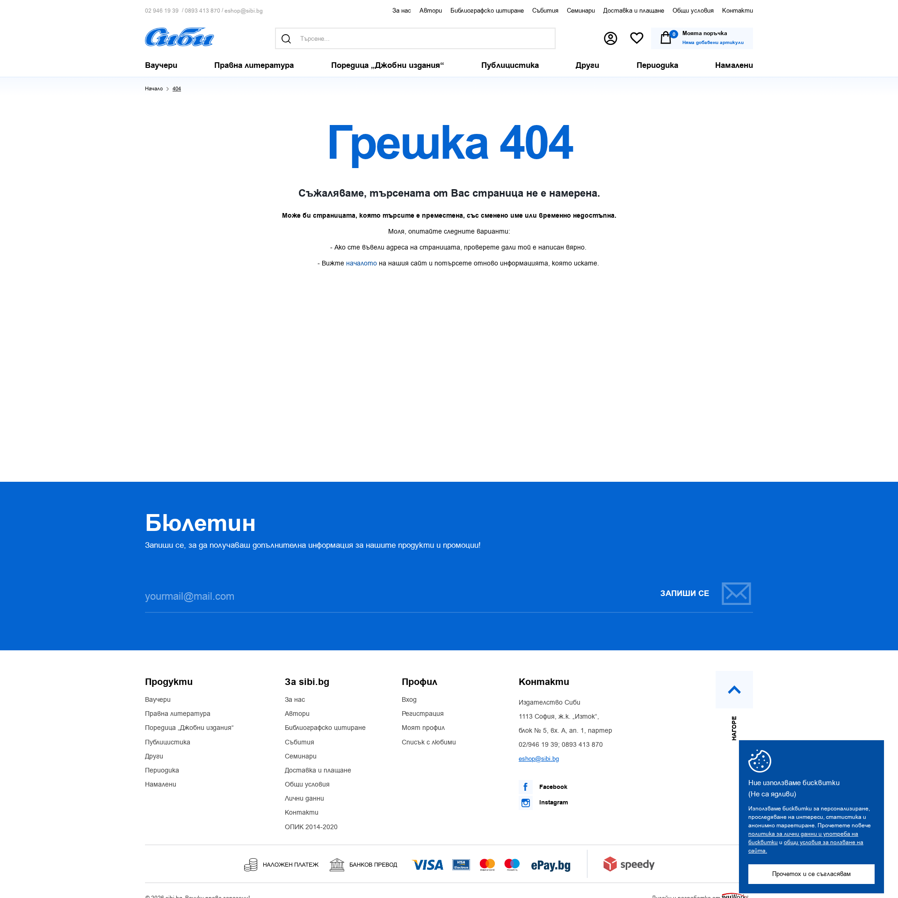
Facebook (552, 787)
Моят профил (423, 728)
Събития (545, 11)
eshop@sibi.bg (243, 11)
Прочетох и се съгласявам (811, 874)
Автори (431, 11)
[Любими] (636, 38)
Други (154, 756)
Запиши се (684, 593)
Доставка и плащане (633, 11)
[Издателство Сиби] (179, 37)
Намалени (160, 784)
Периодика (162, 770)
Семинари (581, 11)
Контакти (737, 11)
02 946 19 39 (162, 11)
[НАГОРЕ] (734, 689)
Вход (409, 700)
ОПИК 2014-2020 (311, 827)
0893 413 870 (202, 11)
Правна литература (177, 714)
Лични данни (304, 799)
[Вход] (610, 38)
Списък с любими (429, 742)
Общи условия (693, 11)
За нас (401, 11)
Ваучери (158, 700)
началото (361, 263)
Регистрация (423, 714)
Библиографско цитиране (487, 11)
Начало (154, 88)
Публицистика (167, 742)
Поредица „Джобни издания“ (189, 728)
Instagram (552, 802)
